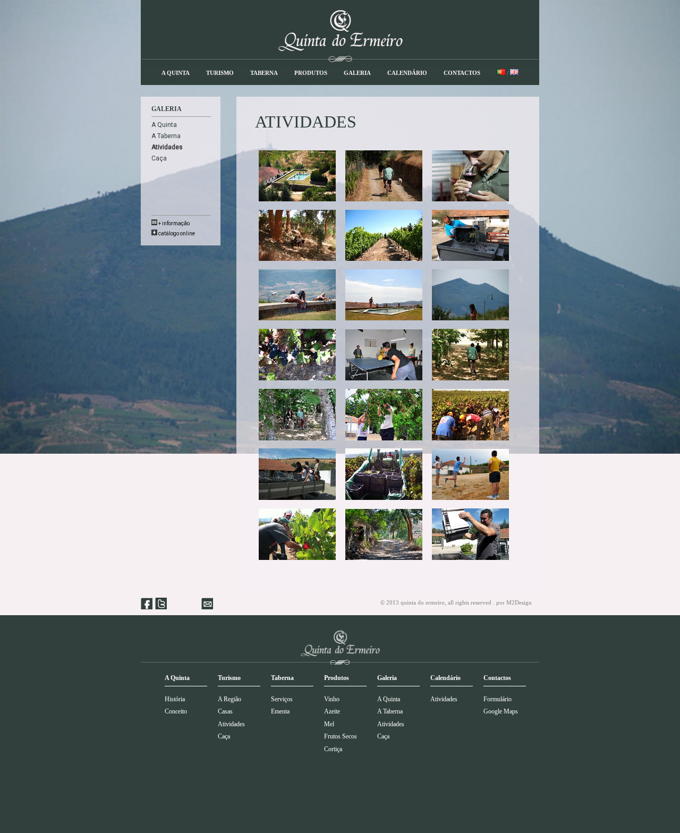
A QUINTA (176, 73)
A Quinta (164, 125)
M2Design (519, 602)
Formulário (497, 699)
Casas (225, 711)
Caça (159, 158)
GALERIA (357, 73)
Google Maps (500, 711)
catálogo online (176, 233)
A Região (229, 699)
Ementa (280, 711)
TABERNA (264, 73)
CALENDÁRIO (407, 73)
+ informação (173, 223)
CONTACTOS (462, 73)
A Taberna (166, 136)
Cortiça (333, 749)
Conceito (176, 711)
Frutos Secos (340, 736)
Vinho (331, 699)
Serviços (282, 699)
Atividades (231, 724)
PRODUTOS (310, 73)
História (175, 699)
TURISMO (220, 73)
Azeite (332, 711)
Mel (329, 724)
